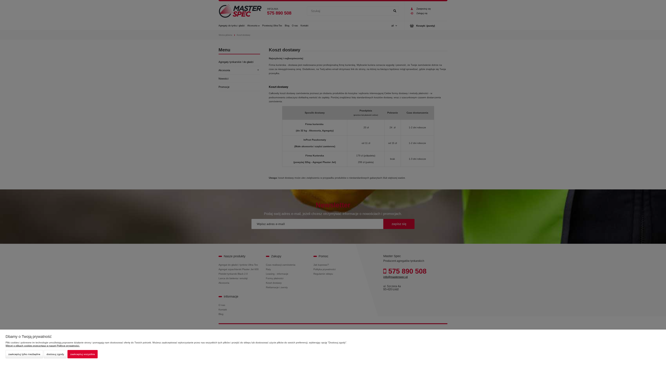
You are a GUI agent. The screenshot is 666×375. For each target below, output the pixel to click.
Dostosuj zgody (55, 354)
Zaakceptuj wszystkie (82, 354)
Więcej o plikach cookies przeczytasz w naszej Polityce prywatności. (43, 345)
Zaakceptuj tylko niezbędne (24, 354)
